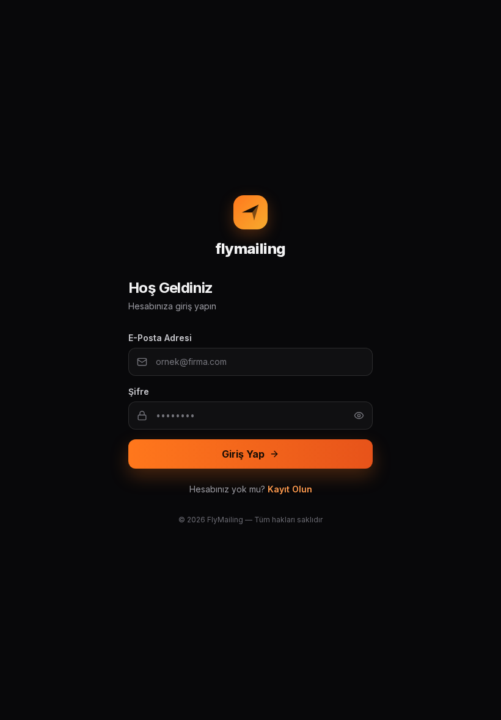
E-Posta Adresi (160, 338)
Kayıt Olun (290, 489)
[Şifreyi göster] (359, 416)
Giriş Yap (243, 454)
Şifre (138, 391)
